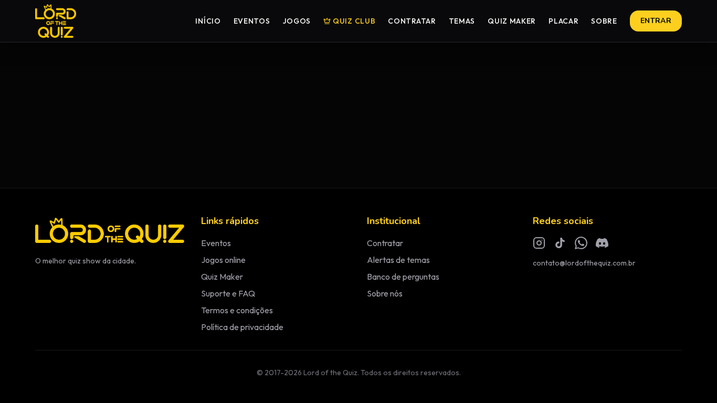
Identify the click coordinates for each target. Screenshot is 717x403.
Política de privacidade (242, 327)
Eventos (252, 21)
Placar (563, 21)
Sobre (604, 21)
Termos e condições (237, 310)
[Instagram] (539, 243)
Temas (462, 21)
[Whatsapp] (581, 243)
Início (207, 21)
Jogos (297, 21)
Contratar (412, 21)
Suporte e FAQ (228, 293)
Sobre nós (385, 293)
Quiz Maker (512, 21)
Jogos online (223, 259)
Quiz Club (354, 21)
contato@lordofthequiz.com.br (584, 263)
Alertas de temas (398, 259)
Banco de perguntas (403, 276)
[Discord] (602, 243)
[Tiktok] (560, 243)
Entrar (655, 21)
